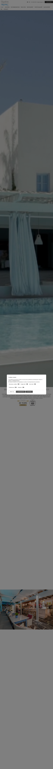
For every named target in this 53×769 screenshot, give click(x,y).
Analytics (20, 387)
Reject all (12, 391)
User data (31, 384)
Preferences (11, 387)
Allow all (29, 391)
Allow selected (21, 391)
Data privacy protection (35, 381)
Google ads (23, 384)
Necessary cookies (13, 384)
